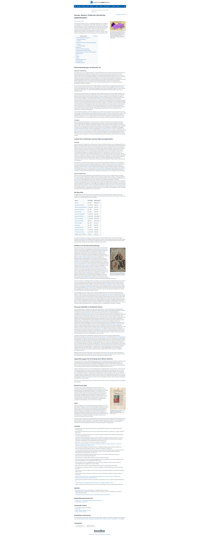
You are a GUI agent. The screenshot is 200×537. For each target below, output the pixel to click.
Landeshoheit (111, 93)
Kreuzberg (76, 169)
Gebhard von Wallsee (83, 257)
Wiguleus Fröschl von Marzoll (80, 234)
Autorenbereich (92, 534)
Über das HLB (106, 6)
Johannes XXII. (85, 265)
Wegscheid (121, 169)
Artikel (97, 6)
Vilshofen (116, 87)
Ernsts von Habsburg (119, 336)
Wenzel (116, 283)
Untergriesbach (108, 169)
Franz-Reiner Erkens (80, 21)
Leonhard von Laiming (79, 220)
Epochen (78, 6)
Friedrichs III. (98, 317)
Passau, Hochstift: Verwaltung (80, 511)
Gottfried (76, 202)
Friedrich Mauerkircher (79, 227)
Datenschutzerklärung (102, 534)
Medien (91, 6)
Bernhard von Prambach (79, 205)
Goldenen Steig (87, 166)
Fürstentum (78, 85)
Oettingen (82, 239)
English (113, 6)
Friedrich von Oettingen (79, 229)
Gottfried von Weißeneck (79, 209)
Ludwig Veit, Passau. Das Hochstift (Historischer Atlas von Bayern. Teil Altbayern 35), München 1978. (94, 482)
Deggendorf (99, 97)
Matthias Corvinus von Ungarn (113, 323)
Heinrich (86, 267)
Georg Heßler (77, 225)
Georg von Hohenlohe (79, 218)
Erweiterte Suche (93, 11)
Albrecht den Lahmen (78, 262)
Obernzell (103, 169)
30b (86, 490)
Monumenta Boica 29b (79, 490)
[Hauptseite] (75, 6)
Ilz (92, 87)
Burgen (106, 314)
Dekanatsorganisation (78, 180)
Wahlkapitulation (87, 277)
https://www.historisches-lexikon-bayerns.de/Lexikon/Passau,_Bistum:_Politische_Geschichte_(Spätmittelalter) (97, 518)
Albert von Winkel (78, 211)
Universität (109, 352)
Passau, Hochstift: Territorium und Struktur (83, 510)
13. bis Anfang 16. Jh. (80, 525)
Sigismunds (87, 338)
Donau (123, 85)
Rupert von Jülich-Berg (79, 216)
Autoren (101, 6)
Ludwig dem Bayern (106, 128)
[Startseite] (100, 2)
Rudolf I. (104, 249)
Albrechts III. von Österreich (89, 287)
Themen (83, 6)
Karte (88, 6)
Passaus (122, 75)
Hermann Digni (108, 283)
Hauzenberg (97, 169)
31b (93, 490)
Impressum (96, 534)
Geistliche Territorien (90, 525)
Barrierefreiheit (108, 534)
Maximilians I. (99, 329)
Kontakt (117, 6)
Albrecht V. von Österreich (108, 295)
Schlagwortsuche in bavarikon (80, 501)
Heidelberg (93, 355)
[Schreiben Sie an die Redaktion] (125, 14)
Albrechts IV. (103, 336)
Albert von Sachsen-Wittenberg (80, 207)
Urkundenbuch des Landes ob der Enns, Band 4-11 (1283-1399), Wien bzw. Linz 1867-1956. (92, 494)
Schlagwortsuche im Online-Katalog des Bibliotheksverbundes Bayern (88, 500)
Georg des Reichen (88, 313)
